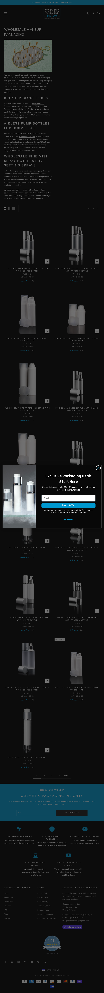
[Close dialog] (98, 468)
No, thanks (68, 520)
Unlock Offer (68, 505)
